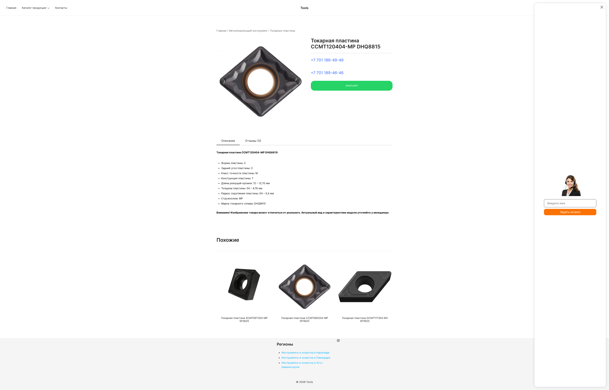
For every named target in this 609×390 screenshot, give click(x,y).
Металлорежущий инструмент (248, 30)
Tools (304, 8)
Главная (11, 7)
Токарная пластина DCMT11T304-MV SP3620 (365, 319)
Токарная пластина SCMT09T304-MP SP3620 (244, 319)
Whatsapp (352, 85)
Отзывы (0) (253, 140)
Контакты (61, 7)
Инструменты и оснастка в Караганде (305, 352)
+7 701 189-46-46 (327, 72)
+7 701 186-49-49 (327, 60)
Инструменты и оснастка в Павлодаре (306, 357)
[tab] (228, 141)
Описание (228, 140)
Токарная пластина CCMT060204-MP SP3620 (304, 319)
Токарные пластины (282, 30)
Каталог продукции (34, 7)
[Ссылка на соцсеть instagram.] (338, 340)
